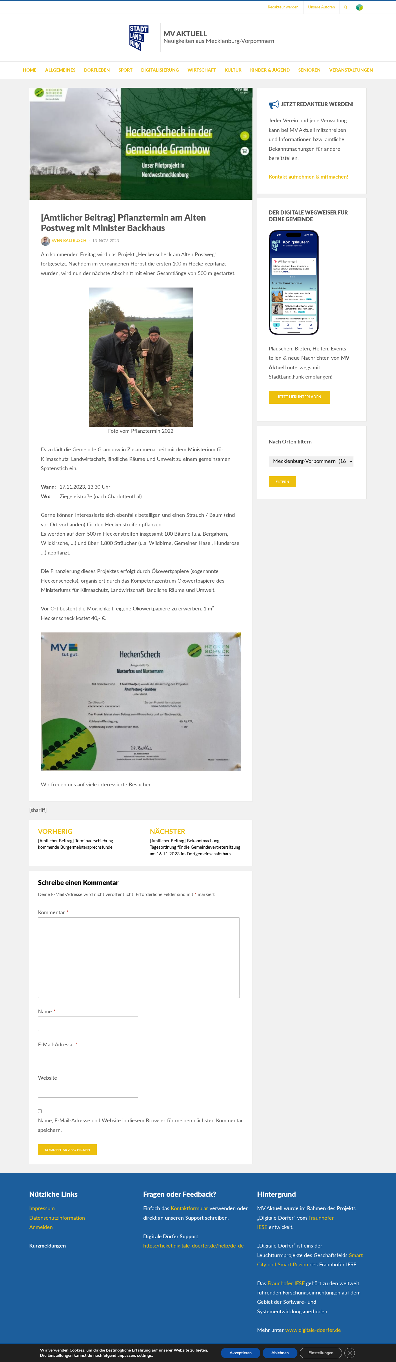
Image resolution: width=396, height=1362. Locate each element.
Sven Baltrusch (69, 241)
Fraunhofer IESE (286, 1283)
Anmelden (41, 1227)
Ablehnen (280, 1353)
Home (30, 70)
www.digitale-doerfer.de (313, 1330)
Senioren (309, 70)
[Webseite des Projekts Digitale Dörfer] (359, 7)
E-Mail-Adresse (57, 1045)
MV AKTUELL (219, 37)
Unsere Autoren (321, 7)
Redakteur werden (283, 7)
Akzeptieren (241, 1353)
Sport (125, 70)
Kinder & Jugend (270, 70)
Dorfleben (97, 70)
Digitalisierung (160, 70)
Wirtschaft (202, 70)
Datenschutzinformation (57, 1218)
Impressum (42, 1208)
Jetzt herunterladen (299, 397)
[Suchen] (345, 7)
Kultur (233, 70)
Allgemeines (60, 70)
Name (47, 1011)
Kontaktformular (189, 1208)
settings (144, 1355)
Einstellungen (320, 1353)
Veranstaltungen (351, 70)
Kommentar (53, 912)
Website (47, 1078)
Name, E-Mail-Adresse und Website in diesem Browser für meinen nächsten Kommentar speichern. (140, 1125)
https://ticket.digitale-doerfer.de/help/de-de (193, 1246)
